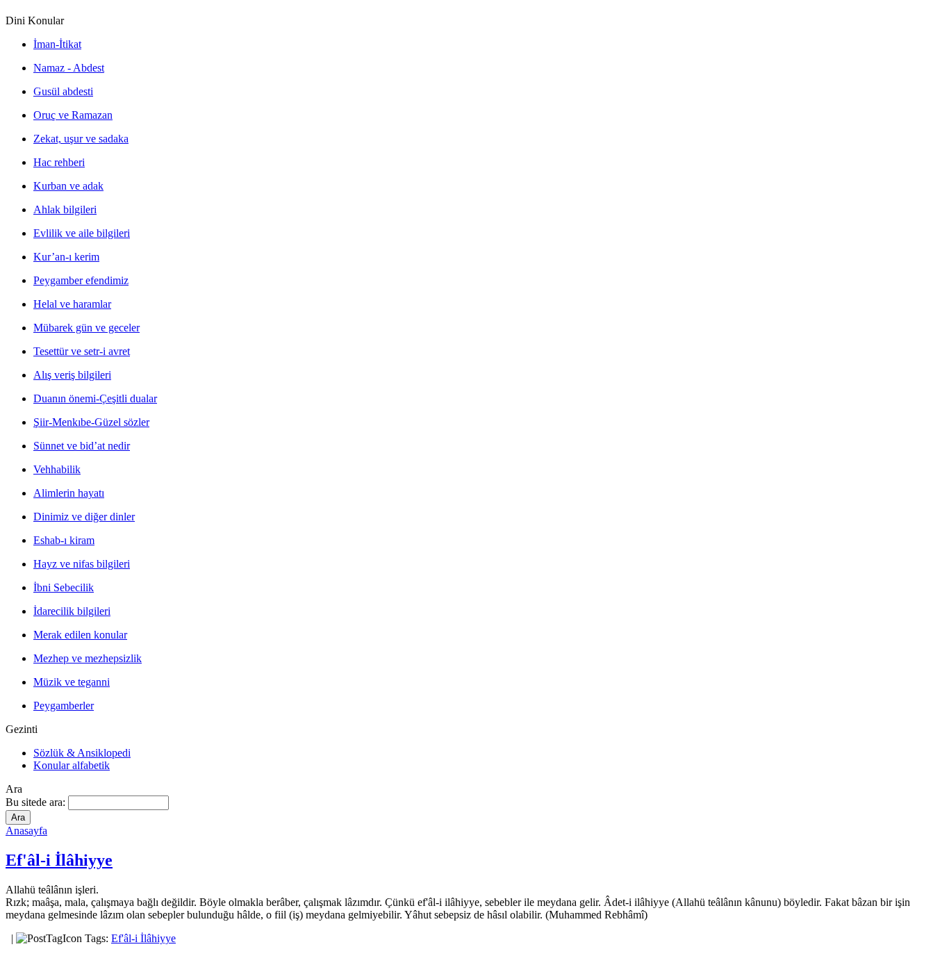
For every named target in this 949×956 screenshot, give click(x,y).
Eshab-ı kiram (63, 540)
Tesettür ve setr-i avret (81, 351)
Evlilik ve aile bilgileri (81, 233)
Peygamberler (63, 705)
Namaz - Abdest (68, 68)
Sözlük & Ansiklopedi (82, 753)
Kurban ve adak (68, 186)
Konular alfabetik (71, 765)
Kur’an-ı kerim (66, 257)
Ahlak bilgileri (65, 209)
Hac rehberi (59, 162)
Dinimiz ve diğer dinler (84, 516)
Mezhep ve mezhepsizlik (87, 658)
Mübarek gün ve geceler (86, 327)
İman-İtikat (57, 44)
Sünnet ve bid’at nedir (81, 446)
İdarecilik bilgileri (71, 611)
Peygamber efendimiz (81, 280)
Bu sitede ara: (37, 802)
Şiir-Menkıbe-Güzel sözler (91, 422)
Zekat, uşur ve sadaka (81, 139)
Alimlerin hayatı (68, 493)
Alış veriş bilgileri (72, 375)
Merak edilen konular (80, 635)
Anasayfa (26, 830)
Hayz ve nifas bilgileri (81, 564)
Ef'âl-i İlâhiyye (59, 860)
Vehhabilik (57, 469)
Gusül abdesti (63, 91)
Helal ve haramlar (72, 304)
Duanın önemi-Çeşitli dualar (95, 398)
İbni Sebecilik (63, 587)
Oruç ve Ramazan (73, 115)
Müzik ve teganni (71, 682)
